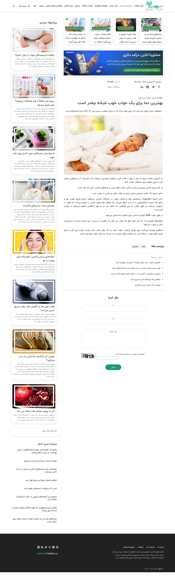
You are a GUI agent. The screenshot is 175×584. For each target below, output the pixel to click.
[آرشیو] (38, 547)
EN (35, 6)
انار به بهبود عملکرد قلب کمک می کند (35, 411)
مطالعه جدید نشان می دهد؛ (150, 98)
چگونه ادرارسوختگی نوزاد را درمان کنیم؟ (34, 55)
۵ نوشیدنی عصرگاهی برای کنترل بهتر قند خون (33, 155)
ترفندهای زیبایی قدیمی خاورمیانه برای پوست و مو (35, 258)
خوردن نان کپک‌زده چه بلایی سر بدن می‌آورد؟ (36, 358)
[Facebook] (159, 86)
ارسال (113, 367)
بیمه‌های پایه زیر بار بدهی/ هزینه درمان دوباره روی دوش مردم (151, 38)
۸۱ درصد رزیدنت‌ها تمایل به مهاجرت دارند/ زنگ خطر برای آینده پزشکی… (75, 40)
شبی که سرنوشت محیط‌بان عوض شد (40, 488)
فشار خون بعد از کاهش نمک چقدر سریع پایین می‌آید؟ (34, 308)
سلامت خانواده (87, 6)
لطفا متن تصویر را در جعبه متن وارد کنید (130, 354)
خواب (143, 246)
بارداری (77, 6)
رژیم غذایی (68, 6)
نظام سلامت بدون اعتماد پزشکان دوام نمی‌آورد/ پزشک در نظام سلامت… (102, 40)
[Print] (141, 86)
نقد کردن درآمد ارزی (50, 431)
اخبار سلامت (138, 6)
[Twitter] (153, 86)
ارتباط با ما (150, 547)
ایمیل (113, 318)
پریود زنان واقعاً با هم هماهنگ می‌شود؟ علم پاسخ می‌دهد (34, 103)
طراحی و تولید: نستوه (151, 569)
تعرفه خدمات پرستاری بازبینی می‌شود (40, 461)
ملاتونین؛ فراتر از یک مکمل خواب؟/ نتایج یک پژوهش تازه (138, 262)
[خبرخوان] (42, 547)
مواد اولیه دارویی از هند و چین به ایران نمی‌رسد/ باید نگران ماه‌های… (127, 40)
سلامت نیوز (152, 6)
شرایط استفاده (128, 547)
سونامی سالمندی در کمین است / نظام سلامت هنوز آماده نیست (136, 274)
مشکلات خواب (113, 87)
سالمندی (135, 246)
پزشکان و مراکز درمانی (54, 6)
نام (113, 305)
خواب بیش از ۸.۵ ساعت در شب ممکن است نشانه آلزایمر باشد (136, 268)
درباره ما (161, 547)
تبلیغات (140, 547)
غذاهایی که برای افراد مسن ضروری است (145, 279)
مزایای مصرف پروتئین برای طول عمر (41, 480)
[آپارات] (57, 547)
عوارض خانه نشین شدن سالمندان (148, 285)
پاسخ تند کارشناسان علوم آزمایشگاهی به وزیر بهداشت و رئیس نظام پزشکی (37, 451)
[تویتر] (46, 547)
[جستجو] (13, 6)
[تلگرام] (53, 547)
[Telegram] (147, 86)
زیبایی (41, 6)
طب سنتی (113, 6)
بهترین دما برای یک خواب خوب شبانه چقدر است (120, 103)
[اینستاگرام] (49, 547)
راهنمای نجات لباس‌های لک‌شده (38, 205)
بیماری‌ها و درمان (125, 6)
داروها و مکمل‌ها (101, 6)
